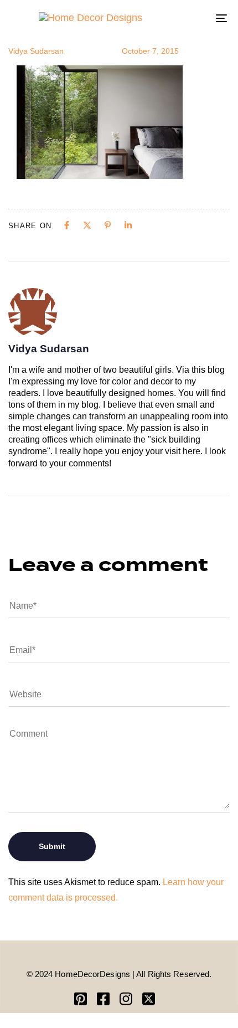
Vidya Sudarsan (36, 51)
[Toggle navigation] (191, 18)
